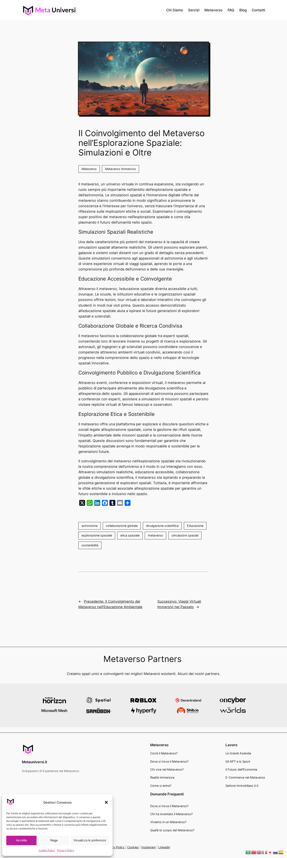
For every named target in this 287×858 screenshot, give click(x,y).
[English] (259, 852)
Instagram (148, 847)
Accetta (21, 840)
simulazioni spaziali (184, 535)
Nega (54, 840)
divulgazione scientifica (162, 525)
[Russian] (275, 852)
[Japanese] (270, 852)
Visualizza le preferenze (89, 840)
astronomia (89, 525)
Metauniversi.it (34, 762)
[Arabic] (248, 852)
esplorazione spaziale (97, 535)
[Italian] (264, 852)
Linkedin (164, 847)
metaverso (155, 535)
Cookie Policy (47, 850)
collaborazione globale (122, 525)
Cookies (133, 847)
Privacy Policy (65, 850)
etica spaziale (130, 535)
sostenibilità (90, 545)
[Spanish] (281, 852)
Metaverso (89, 169)
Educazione (195, 525)
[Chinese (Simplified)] (254, 852)
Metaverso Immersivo (120, 169)
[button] (106, 802)
